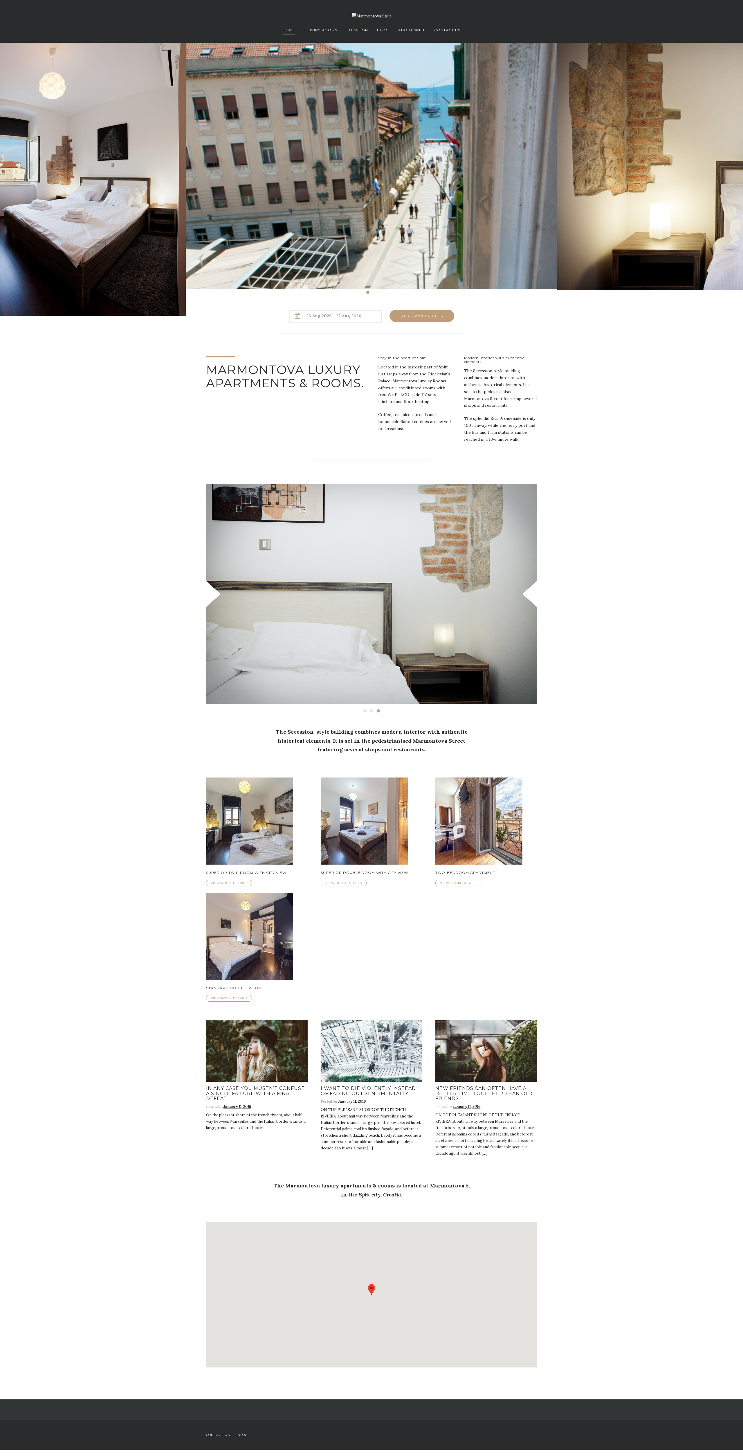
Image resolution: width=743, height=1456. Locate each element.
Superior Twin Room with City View (246, 874)
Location (357, 30)
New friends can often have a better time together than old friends (484, 1095)
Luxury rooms (320, 30)
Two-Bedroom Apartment (465, 874)
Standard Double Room (234, 989)
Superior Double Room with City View (364, 874)
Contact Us (447, 30)
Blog (383, 30)
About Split (411, 30)
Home (289, 30)
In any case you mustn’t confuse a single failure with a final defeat (255, 1095)
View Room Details (229, 884)
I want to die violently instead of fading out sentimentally (368, 1092)
